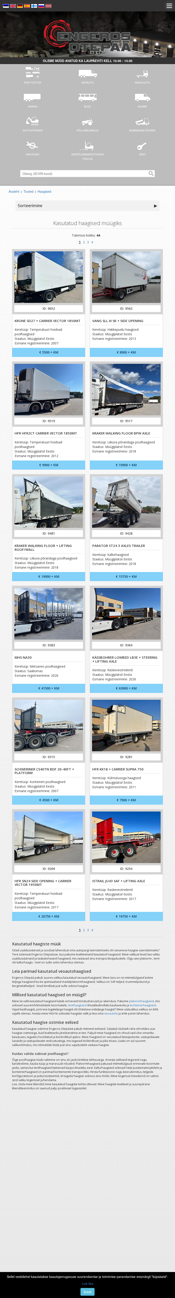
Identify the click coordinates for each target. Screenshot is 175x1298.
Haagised (44, 191)
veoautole (111, 1013)
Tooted (28, 191)
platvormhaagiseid (141, 1001)
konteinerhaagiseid (143, 1005)
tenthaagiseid (77, 1005)
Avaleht (14, 191)
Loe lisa (87, 1283)
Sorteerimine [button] (87, 205)
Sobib (87, 1292)
